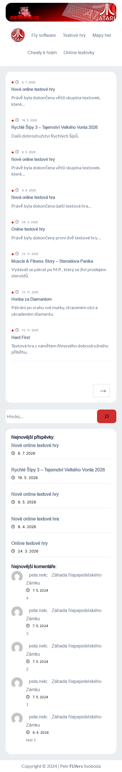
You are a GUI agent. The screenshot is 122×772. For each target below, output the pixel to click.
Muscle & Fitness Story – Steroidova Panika (52, 261)
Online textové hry (28, 229)
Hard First (20, 337)
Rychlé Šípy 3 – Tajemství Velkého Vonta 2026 (54, 127)
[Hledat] (106, 416)
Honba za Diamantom (31, 299)
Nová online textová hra (33, 197)
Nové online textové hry (33, 89)
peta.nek (37, 574)
